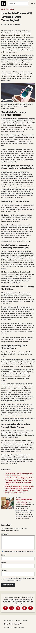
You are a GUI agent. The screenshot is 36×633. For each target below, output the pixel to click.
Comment (5, 534)
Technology (10, 9)
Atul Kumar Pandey (24, 500)
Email (3, 563)
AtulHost (24, 504)
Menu (33, 3)
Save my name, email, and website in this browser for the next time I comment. (19, 579)
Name (3, 555)
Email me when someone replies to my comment (19, 551)
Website (4, 570)
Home (3, 9)
